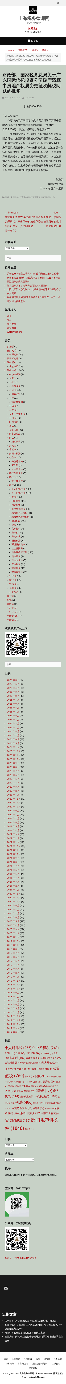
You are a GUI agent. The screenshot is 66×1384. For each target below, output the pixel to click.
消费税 (43, 1091)
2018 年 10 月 (14, 988)
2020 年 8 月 (13, 909)
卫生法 (12, 410)
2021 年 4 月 (13, 878)
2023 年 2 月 (13, 791)
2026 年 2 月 (13, 696)
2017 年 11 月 (14, 1020)
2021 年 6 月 (13, 870)
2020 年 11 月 (14, 897)
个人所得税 (18, 1048)
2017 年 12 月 (14, 1016)
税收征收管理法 (19, 552)
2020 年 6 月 (13, 917)
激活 (38, 1359)
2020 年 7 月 (13, 913)
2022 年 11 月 (14, 802)
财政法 (12, 580)
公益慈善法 (17, 461)
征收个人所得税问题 (18, 1082)
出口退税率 (47, 1053)
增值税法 (16, 520)
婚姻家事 (16, 441)
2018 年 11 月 (14, 984)
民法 (11, 437)
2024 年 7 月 (13, 735)
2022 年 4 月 (13, 830)
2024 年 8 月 (13, 731)
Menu (34, 40)
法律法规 (23, 50)
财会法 (12, 611)
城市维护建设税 (19, 512)
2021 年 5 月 (13, 874)
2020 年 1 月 (13, 937)
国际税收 (16, 505)
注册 (9, 316)
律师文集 (13, 354)
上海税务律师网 (34, 18)
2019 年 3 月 (13, 969)
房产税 (15, 532)
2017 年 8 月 (13, 1032)
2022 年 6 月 (13, 822)
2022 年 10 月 (14, 806)
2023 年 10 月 (14, 759)
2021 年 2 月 (13, 886)
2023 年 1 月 (13, 794)
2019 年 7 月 (13, 953)
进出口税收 (31, 1113)
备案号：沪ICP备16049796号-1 (20, 1258)
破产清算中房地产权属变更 (29, 197)
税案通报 (33, 1368)
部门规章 (20, 1120)
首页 (6, 1359)
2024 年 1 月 (13, 747)
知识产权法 (15, 453)
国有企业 (16, 394)
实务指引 (16, 528)
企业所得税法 (18, 493)
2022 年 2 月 (13, 838)
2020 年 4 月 (13, 925)
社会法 (12, 457)
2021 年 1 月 (13, 889)
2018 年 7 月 (13, 1000)
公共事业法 (15, 386)
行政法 (12, 576)
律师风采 (11, 350)
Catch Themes (38, 1377)
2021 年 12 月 (14, 846)
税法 (35, 50)
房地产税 (16, 536)
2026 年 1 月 (13, 699)
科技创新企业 (16, 473)
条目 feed (11, 324)
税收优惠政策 (29, 1096)
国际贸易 (13, 422)
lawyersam (29, 98)
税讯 (9, 599)
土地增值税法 (18, 509)
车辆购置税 (17, 572)
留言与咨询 (23, 1363)
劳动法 (12, 406)
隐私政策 (10, 1363)
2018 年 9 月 (13, 992)
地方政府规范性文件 (32, 1063)
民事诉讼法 (12, 358)
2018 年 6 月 (13, 1004)
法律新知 (11, 362)
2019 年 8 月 (13, 949)
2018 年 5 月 (13, 1008)
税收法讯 (13, 366)
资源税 (38, 1108)
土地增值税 (13, 1062)
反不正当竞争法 (17, 414)
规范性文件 (23, 1108)
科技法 (12, 477)
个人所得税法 (18, 489)
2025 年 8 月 (13, 707)
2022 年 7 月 (13, 818)
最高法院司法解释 (36, 1086)
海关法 (12, 445)
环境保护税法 (18, 544)
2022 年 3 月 (13, 834)
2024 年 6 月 (13, 739)
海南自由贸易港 (25, 1091)
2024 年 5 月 (13, 743)
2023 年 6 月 (13, 775)
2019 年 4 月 (13, 965)
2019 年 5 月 (13, 961)
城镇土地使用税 (43, 1069)
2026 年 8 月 (13, 680)
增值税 (29, 1076)
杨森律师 (52, 1086)
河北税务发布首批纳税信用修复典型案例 (27, 285)
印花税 (17, 1058)
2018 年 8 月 (13, 996)
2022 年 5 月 (13, 826)
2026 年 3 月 (13, 692)
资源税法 (16, 564)
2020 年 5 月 (13, 921)
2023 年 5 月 (13, 779)
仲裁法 (12, 378)
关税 (14, 497)
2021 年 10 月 (14, 854)
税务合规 (58, 1359)
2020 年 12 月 (14, 893)
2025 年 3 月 (13, 723)
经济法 (10, 604)
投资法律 (13, 429)
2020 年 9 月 (13, 905)
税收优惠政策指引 (40, 1363)
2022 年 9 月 (13, 810)
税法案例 (16, 556)
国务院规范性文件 (50, 1058)
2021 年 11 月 (14, 850)
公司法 (12, 390)
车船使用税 (12, 615)
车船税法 (16, 568)
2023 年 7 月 (13, 771)
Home (10, 50)
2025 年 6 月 (13, 715)
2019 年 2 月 (13, 973)
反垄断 (10, 346)
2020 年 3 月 (13, 929)
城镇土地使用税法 (20, 516)
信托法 (12, 382)
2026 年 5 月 (13, 684)
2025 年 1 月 (13, 727)
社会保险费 (17, 548)
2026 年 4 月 (13, 688)
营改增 (37, 1103)
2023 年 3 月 (13, 787)
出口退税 (33, 1053)
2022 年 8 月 (13, 814)
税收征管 (47, 1096)
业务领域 (16, 1359)
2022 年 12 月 (14, 798)
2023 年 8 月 (13, 767)
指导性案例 (17, 402)
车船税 (49, 1109)
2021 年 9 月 (13, 858)
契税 (45, 50)
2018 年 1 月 (13, 1012)
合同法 (12, 417)
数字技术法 (17, 481)
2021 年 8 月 (13, 862)
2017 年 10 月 (14, 1024)
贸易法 (12, 584)
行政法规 (48, 1103)
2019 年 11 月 (14, 945)
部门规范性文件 (48, 197)
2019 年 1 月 (13, 976)
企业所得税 (45, 1048)
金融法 (12, 588)
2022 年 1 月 (13, 842)
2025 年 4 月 (13, 719)
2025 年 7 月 (13, 711)
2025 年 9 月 (13, 703)
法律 (10, 1091)
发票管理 (33, 1058)
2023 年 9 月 (13, 763)
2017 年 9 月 (13, 1028)
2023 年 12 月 (14, 751)
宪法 (11, 425)
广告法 (12, 607)
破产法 (10, 596)
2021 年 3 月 (13, 881)
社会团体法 (17, 469)
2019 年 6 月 (13, 957)
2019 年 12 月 (14, 941)
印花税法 (16, 501)
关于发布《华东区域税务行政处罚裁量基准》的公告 (33, 273)
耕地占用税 (17, 560)
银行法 (15, 592)
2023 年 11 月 (14, 755)
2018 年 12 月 (14, 980)
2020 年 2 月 (13, 933)
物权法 (12, 449)
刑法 (11, 398)
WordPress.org (14, 332)
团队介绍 (56, 1363)
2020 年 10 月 (14, 901)
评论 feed (11, 328)
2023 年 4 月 (13, 783)
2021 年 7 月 (13, 866)
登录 (9, 320)
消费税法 (16, 540)
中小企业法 (15, 374)
